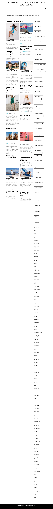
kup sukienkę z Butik (38, 98)
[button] (46, 8)
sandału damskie (36, 395)
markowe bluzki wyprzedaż (39, 108)
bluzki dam (43, 33)
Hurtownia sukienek (37, 289)
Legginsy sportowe (36, 352)
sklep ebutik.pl (37, 167)
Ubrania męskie (36, 490)
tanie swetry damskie (38, 194)
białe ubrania (25, 111)
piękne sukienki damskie (38, 160)
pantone (35, 375)
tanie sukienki (37, 184)
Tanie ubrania (37, 200)
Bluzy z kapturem (36, 260)
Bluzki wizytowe (36, 246)
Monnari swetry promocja (38, 138)
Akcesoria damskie (36, 227)
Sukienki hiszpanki (36, 431)
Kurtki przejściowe (36, 346)
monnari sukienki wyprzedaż (39, 135)
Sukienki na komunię (37, 441)
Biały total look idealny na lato (25, 104)
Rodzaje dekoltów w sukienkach (28, 13)
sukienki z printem (36, 451)
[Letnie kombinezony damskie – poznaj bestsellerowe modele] (12, 65)
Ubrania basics (36, 487)
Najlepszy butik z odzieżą (18, 13)
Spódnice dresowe (36, 402)
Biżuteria (35, 237)
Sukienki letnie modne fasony (10, 111)
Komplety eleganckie (37, 325)
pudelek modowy (36, 391)
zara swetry (36, 216)
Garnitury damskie (36, 286)
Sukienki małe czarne (37, 434)
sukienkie (42, 167)
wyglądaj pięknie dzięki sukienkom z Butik (40, 208)
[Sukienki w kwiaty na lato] (12, 31)
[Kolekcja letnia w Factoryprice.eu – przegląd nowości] (26, 172)
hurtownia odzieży (29, 150)
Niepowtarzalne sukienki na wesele (39, 368)
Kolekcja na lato (12, 39)
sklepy (35, 398)
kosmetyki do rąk (36, 336)
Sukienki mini (36, 438)
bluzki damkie (37, 36)
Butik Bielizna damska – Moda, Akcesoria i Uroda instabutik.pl (26, 3)
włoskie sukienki (37, 211)
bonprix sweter (37, 44)
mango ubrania (37, 106)
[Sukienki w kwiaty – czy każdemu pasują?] (12, 136)
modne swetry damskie (38, 128)
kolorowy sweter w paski (38, 96)
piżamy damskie (26, 8)
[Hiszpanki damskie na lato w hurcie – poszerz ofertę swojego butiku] (26, 136)
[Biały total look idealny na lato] (26, 99)
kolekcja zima (36, 312)
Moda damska (36, 362)
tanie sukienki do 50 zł (38, 189)
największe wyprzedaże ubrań (39, 145)
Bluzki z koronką (36, 250)
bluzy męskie (36, 257)
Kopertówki (35, 329)
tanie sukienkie (37, 192)
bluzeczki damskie (37, 33)
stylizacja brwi (36, 418)
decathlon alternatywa (37, 273)
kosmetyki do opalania (37, 335)
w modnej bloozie (37, 205)
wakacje (35, 494)
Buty (35, 266)
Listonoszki (35, 355)
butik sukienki (43, 44)
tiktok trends (36, 474)
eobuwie (35, 280)
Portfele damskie (36, 388)
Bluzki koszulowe (36, 243)
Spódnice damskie (36, 401)
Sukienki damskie (37, 15)
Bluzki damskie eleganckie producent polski (40, 42)
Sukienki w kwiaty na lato (10, 40)
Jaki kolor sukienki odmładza (39, 93)
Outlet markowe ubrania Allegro (39, 157)
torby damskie (36, 478)
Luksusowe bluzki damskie (38, 103)
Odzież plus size (36, 372)
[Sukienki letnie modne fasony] (12, 103)
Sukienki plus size (36, 444)
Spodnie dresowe (36, 408)
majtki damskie (36, 356)
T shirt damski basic (37, 468)
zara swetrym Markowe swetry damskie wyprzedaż (39, 219)
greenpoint (36, 66)
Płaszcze (35, 382)
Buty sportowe (36, 269)
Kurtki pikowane (36, 345)
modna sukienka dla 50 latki (39, 123)
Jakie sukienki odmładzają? (39, 86)
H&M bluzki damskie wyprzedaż (39, 69)
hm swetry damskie (43, 71)
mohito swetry (37, 133)
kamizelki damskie (36, 296)
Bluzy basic (35, 253)
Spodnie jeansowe (36, 411)
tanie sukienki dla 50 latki (38, 187)
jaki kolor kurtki (37, 91)
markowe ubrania (37, 118)
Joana (7, 113)
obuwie (35, 369)
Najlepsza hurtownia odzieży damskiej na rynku (14, 15)
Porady (35, 385)
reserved (35, 392)
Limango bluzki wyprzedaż (39, 101)
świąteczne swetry (37, 222)
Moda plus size (36, 365)
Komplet (35, 316)
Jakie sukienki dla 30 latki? (39, 81)
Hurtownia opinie (9, 13)
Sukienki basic (36, 424)
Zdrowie (35, 500)
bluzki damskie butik (38, 38)
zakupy (35, 497)
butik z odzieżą (37, 47)
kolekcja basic (36, 303)
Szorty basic (36, 461)
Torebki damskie (36, 480)
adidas (35, 226)
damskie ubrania (43, 47)
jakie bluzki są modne (38, 76)
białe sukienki (10, 186)
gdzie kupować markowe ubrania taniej (40, 61)
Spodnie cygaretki (36, 405)
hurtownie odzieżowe (37, 290)
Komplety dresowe (36, 322)
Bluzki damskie (25, 15)
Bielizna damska (9, 8)
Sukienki (35, 422)
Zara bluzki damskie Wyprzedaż (39, 213)
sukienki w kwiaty (36, 447)
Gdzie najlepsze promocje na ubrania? (40, 64)
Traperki (35, 481)
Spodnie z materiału (37, 415)
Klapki (35, 299)
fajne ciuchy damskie (38, 54)
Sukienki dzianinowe (37, 428)
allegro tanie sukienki (38, 26)
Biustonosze (36, 236)
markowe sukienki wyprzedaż (39, 113)
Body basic (35, 263)
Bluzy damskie (31, 15)
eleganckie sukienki (25, 51)
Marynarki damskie (36, 359)
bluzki (25, 118)
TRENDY (14, 8)
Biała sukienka (8, 194)
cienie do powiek (36, 270)
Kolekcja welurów (36, 309)
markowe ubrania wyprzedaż (39, 120)
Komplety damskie (36, 319)
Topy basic (35, 477)
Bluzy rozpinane (36, 259)
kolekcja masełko (36, 306)
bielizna (21, 8)
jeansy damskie (36, 293)
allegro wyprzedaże (38, 31)
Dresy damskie (36, 276)
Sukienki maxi (36, 435)
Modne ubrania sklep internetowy (40, 130)
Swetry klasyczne (36, 457)
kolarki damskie (36, 302)
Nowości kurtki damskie (38, 152)
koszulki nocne (36, 339)
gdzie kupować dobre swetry (39, 59)
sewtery (42, 165)
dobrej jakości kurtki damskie (39, 49)
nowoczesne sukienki (38, 150)
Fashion (35, 283)
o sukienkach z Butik (38, 155)
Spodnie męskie (36, 412)
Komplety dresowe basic (37, 323)
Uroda (18, 8)
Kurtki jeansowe (36, 342)
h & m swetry (37, 71)
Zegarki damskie (36, 501)
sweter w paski (37, 172)
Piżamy (35, 379)
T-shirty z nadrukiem (37, 471)
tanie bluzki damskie (38, 177)
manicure (35, 358)
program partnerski (36, 389)
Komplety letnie (36, 326)
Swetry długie (36, 455)
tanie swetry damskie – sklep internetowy (39, 198)
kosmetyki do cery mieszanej (38, 332)
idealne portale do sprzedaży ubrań (39, 292)
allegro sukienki (37, 21)
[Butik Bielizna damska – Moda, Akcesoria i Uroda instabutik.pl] (26, 505)
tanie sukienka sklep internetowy (39, 182)
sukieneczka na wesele (37, 421)
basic (30, 37)
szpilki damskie (36, 467)
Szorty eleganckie (36, 464)
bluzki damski (43, 36)
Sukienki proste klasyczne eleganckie (40, 170)
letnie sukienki (12, 118)
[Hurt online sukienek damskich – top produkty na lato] (26, 65)
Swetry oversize (36, 458)
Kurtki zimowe (36, 349)
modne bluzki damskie (38, 125)
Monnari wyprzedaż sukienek (39, 140)
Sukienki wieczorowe (37, 448)
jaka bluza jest (37, 74)
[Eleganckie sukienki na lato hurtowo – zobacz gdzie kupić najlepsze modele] (26, 27)
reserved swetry (37, 165)
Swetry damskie (9, 17)
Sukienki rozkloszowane (37, 445)
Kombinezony (36, 313)
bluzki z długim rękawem (37, 247)
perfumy (35, 378)
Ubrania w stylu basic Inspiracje (38, 491)
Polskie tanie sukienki (38, 162)
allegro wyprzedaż (37, 28)
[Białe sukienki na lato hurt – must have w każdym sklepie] (12, 172)
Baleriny (35, 230)
